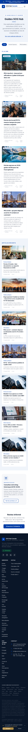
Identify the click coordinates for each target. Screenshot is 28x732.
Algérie (8, 687)
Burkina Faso (5, 693)
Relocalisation (5, 620)
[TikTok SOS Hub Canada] (14, 555)
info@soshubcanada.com (19, 651)
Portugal (4, 650)
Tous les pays (15, 695)
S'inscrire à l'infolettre (13, 526)
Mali (7, 691)
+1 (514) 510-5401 (17, 648)
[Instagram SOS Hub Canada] (7, 555)
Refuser (20, 728)
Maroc (3, 687)
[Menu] (24, 6)
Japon (3, 658)
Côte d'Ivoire (10, 689)
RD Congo (20, 689)
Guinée (19, 691)
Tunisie (12, 687)
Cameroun (23, 687)
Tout (4, 44)
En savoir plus (14, 726)
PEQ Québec (23, 44)
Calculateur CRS (15, 566)
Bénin (15, 691)
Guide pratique (15, 569)
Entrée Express (13, 44)
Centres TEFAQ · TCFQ (4, 611)
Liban (3, 691)
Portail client (14, 574)
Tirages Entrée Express (4, 570)
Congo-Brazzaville (6, 695)
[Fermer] (26, 2)
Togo (10, 693)
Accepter (8, 728)
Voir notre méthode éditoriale (13, 36)
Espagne (4, 653)
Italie (3, 656)
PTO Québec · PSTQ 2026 (5, 585)
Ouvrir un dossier (15, 572)
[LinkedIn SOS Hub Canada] (10, 555)
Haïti (16, 689)
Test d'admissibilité (16, 563)
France (3, 647)
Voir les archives (10, 500)
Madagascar (16, 693)
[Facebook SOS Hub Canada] (3, 555)
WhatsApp (7, 550)
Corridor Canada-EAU (4, 629)
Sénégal (4, 689)
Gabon (10, 691)
